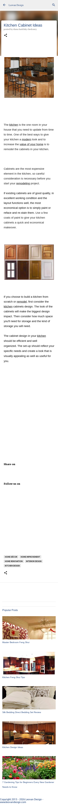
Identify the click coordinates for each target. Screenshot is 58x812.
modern (26, 139)
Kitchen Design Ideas (12, 747)
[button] (5, 35)
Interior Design (33, 561)
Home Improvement (30, 557)
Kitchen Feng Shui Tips (13, 677)
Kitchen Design (12, 566)
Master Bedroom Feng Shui (15, 642)
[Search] (54, 5)
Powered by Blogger (30, 807)
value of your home (31, 144)
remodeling (23, 183)
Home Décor (11, 557)
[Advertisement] (29, 412)
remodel (22, 301)
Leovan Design (16, 5)
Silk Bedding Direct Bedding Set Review (21, 712)
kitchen (13, 124)
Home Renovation (14, 561)
